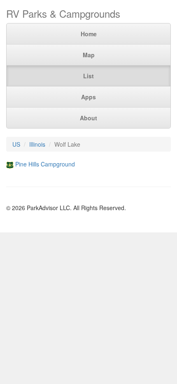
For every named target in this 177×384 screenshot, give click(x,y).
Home (89, 34)
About (88, 118)
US (16, 144)
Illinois (37, 144)
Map (89, 55)
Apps (88, 97)
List (88, 76)
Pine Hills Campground (45, 164)
